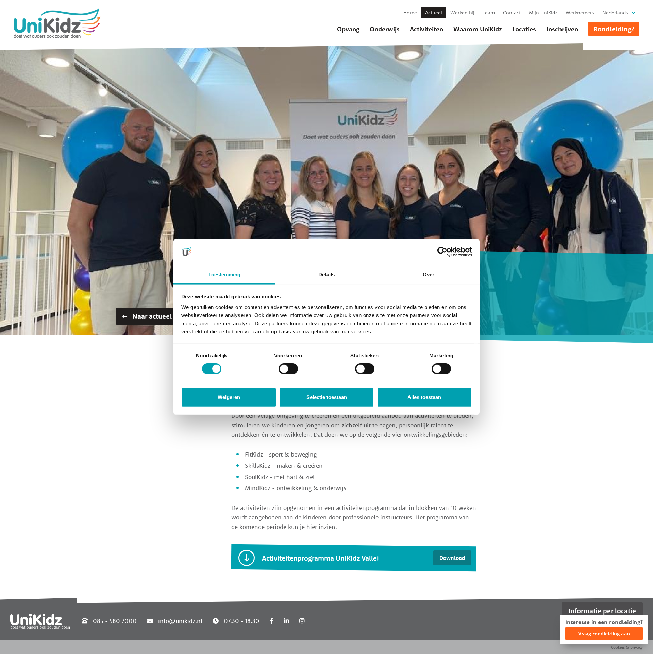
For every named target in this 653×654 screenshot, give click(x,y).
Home (410, 12)
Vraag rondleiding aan (604, 633)
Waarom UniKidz (477, 29)
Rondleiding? (613, 28)
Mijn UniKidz (543, 12)
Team (489, 12)
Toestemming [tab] (224, 274)
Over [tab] (428, 274)
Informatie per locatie (602, 610)
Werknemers (580, 12)
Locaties (524, 29)
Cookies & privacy (627, 647)
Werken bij (462, 12)
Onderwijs (385, 29)
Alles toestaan (424, 397)
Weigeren (229, 397)
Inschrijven (562, 29)
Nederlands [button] (615, 12)
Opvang (348, 29)
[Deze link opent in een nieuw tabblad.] (271, 621)
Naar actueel (151, 316)
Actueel (433, 12)
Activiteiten (426, 29)
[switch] (288, 368)
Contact (512, 12)
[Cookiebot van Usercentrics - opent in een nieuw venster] (442, 252)
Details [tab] (326, 274)
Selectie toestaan (326, 397)
